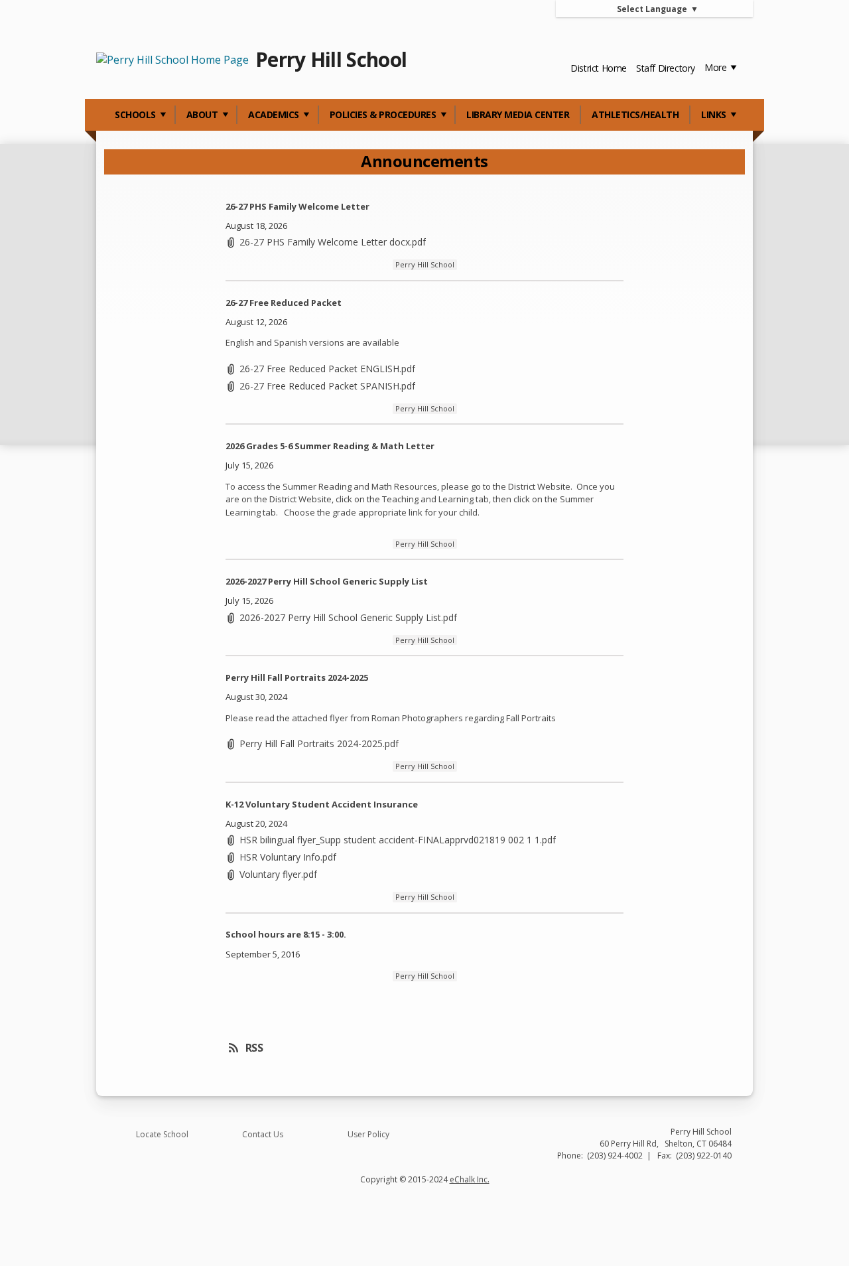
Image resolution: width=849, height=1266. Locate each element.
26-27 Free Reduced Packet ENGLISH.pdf (327, 368)
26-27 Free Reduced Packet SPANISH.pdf (327, 386)
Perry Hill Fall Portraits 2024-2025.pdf (319, 743)
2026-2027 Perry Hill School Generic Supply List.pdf (348, 617)
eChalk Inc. (470, 1179)
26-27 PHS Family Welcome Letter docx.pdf (332, 242)
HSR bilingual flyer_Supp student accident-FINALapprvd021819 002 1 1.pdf (397, 839)
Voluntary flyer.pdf (278, 874)
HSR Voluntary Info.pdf (287, 857)
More (716, 67)
